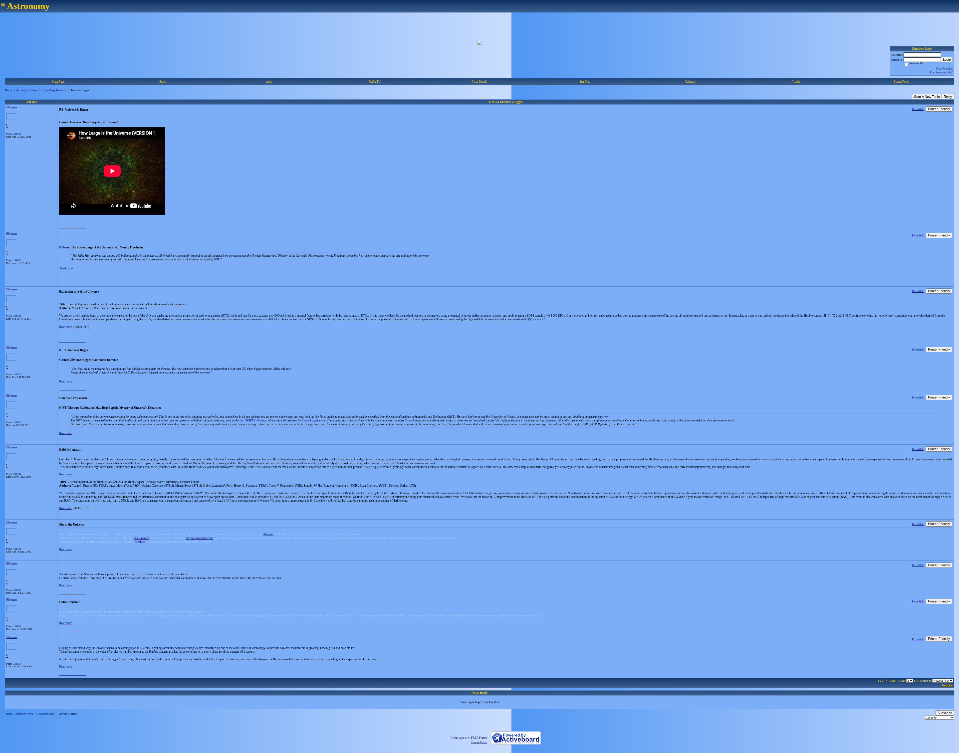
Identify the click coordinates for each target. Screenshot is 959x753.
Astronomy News (26, 90)
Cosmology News (52, 90)
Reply (948, 97)
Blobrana (11, 107)
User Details (479, 81)
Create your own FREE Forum (469, 738)
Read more (66, 268)
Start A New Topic (927, 97)
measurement (141, 538)
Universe (947, 684)
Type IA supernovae (313, 420)
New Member (944, 68)
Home (8, 90)
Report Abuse (479, 742)
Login (947, 59)
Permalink (918, 109)
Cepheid (140, 542)
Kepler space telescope (199, 538)
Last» (893, 680)
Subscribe (945, 713)
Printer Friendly (939, 109)
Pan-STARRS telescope (253, 420)
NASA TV (374, 81)
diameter (268, 534)
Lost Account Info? (941, 72)
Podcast (64, 247)
